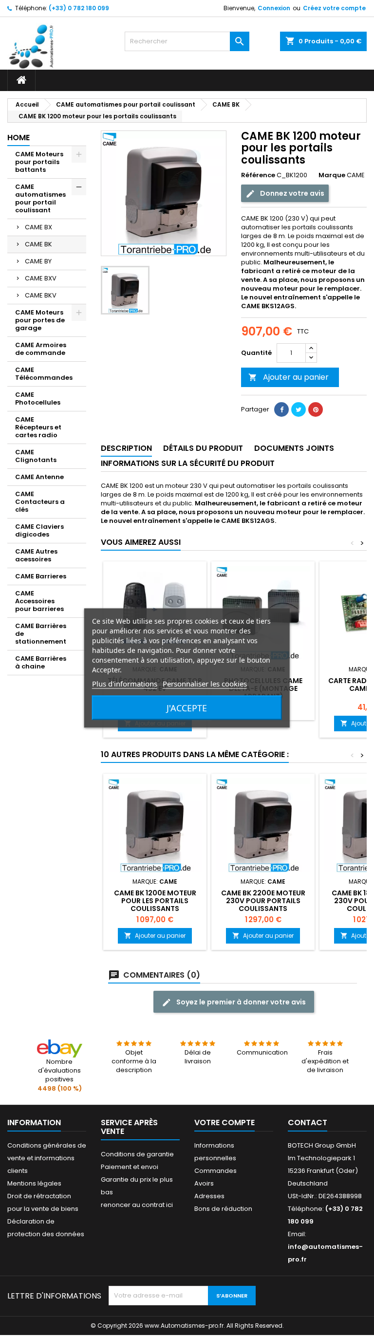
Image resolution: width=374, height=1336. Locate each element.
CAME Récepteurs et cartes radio (38, 427)
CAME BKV (40, 295)
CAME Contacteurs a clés (40, 501)
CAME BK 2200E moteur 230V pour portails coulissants (263, 900)
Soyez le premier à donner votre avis (240, 1002)
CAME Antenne (39, 477)
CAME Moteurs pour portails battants (39, 161)
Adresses (209, 1196)
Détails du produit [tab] (203, 448)
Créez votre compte (334, 8)
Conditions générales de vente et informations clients (46, 1158)
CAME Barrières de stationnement (40, 633)
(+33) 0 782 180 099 (79, 8)
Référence (258, 175)
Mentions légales (34, 1183)
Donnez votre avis (291, 193)
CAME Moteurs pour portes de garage (40, 320)
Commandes (215, 1170)
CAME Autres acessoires (36, 555)
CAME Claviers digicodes (39, 530)
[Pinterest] (315, 409)
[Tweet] (298, 409)
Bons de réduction (223, 1208)
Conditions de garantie (137, 1154)
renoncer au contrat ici (137, 1204)
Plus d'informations (124, 683)
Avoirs (204, 1183)
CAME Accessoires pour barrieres (39, 601)
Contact (307, 1122)
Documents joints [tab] (294, 448)
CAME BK (38, 244)
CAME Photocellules (37, 398)
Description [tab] (126, 448)
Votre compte (224, 1122)
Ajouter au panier (288, 377)
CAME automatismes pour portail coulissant (40, 198)
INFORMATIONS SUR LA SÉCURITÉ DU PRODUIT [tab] (188, 463)
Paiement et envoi (129, 1166)
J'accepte (187, 708)
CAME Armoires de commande (40, 348)
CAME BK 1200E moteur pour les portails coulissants (155, 900)
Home (18, 137)
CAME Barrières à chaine (40, 662)
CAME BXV (40, 278)
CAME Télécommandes (44, 373)
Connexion (274, 8)
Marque (331, 175)
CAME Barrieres (40, 576)
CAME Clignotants (35, 455)
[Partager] (281, 409)
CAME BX (38, 227)
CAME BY (38, 261)
